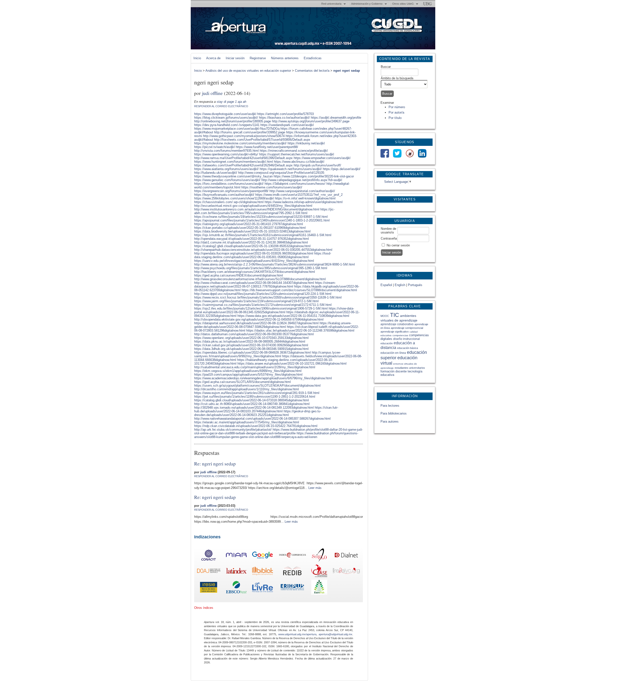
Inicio (197, 58)
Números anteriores (285, 58)
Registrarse (258, 58)
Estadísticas (313, 58)
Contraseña (389, 238)
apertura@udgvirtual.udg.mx (335, 634)
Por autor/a (396, 112)
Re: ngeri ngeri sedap (215, 463)
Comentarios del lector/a (312, 70)
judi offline (212, 93)
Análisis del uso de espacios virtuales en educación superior (248, 70)
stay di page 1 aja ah (231, 102)
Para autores (389, 421)
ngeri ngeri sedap (346, 70)
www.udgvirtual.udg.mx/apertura (297, 634)
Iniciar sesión (235, 58)
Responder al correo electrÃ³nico (221, 106)
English (400, 285)
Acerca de (213, 58)
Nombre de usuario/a (388, 230)
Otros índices (203, 608)
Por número (397, 107)
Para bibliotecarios (393, 413)
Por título (395, 118)
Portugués (415, 285)
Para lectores (389, 405)
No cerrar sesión (398, 245)
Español (386, 285)
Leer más (315, 488)
